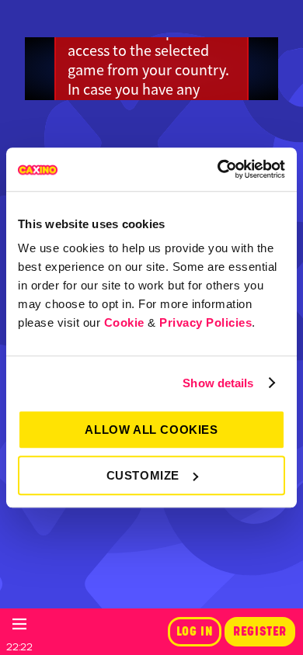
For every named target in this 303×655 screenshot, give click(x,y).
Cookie (124, 322)
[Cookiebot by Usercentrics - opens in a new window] (218, 169)
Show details (218, 383)
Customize (142, 475)
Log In (195, 631)
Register (260, 631)
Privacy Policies (205, 322)
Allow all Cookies (151, 429)
